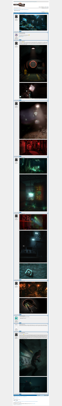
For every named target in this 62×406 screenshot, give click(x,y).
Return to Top (23, 401)
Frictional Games (22, 1)
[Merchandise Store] (35, 1)
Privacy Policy (27, 1)
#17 (47, 281)
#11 (47, 14)
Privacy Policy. (33, 403)
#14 (47, 101)
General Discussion (26, 9)
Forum (25, 1)
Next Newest (18, 395)
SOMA (22, 9)
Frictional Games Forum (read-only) (17, 9)
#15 (47, 157)
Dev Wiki (31, 1)
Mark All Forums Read (31, 401)
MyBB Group (20, 404)
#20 (47, 332)
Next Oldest (15, 395)
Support (33, 1)
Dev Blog (30, 1)
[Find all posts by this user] (20, 31)
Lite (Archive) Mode (27, 401)
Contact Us (16, 401)
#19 (47, 324)
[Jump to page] (26, 396)
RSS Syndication (36, 401)
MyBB (16, 404)
